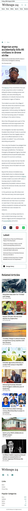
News (7, 9)
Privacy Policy (5, 489)
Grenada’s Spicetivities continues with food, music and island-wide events (14, 249)
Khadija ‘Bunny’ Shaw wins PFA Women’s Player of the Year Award (13, 239)
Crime (21, 9)
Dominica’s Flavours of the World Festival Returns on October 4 (13, 253)
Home (3, 9)
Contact (3, 487)
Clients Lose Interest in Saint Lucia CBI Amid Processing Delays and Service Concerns (12, 244)
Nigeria (24, 176)
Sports (16, 9)
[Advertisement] (14, 25)
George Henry (10, 266)
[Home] (2, 42)
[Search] (22, 5)
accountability (7, 221)
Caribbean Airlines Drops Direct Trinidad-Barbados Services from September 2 (13, 258)
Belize (12, 9)
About (3, 484)
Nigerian (6, 87)
